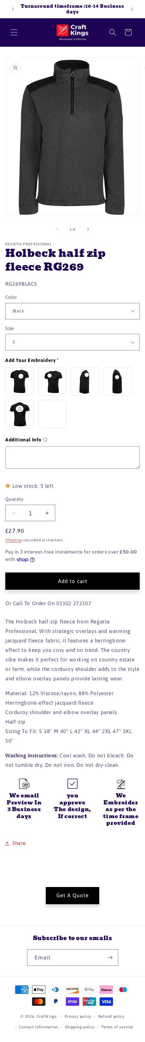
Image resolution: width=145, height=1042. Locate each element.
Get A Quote (72, 895)
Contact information (38, 1027)
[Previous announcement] (13, 9)
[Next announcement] (132, 9)
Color (11, 297)
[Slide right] (88, 229)
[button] (14, 32)
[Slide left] (57, 229)
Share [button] (19, 843)
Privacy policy (78, 1016)
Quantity (14, 499)
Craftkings (47, 1016)
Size (9, 328)
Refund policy (111, 1016)
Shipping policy (80, 1027)
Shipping (13, 540)
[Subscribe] (110, 957)
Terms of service (117, 1027)
